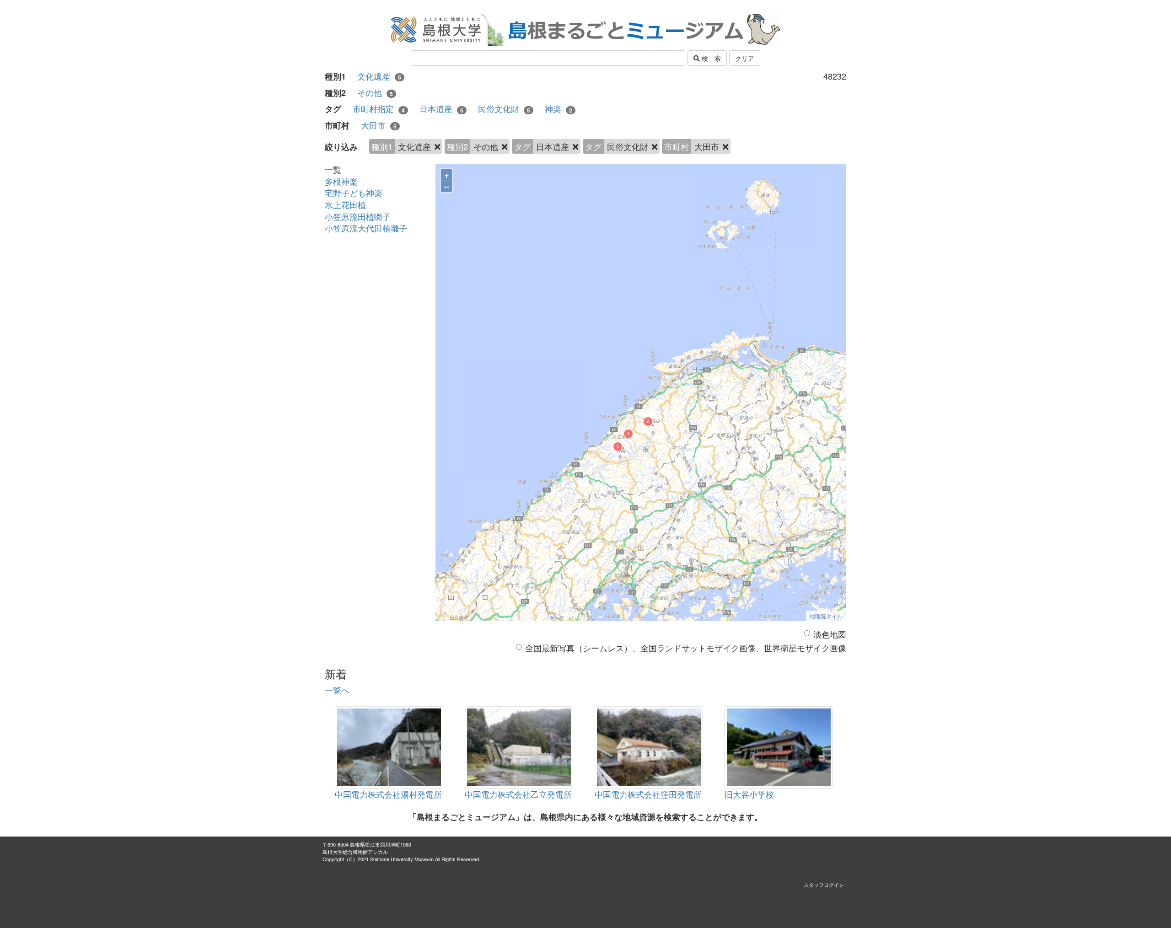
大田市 (379, 125)
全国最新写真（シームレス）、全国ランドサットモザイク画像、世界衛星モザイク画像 (685, 648)
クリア (744, 58)
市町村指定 (379, 108)
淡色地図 (829, 634)
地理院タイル (826, 616)
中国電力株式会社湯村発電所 (388, 794)
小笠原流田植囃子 (358, 216)
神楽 (558, 108)
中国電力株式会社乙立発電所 (518, 794)
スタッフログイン (824, 884)
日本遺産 (441, 108)
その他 (375, 92)
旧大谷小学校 (749, 794)
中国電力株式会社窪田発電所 (648, 794)
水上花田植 (345, 204)
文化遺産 (379, 76)
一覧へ (337, 690)
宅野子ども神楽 (353, 192)
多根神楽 (341, 181)
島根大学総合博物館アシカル (355, 851)
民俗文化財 (504, 108)
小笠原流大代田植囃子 (366, 228)
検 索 (710, 58)
